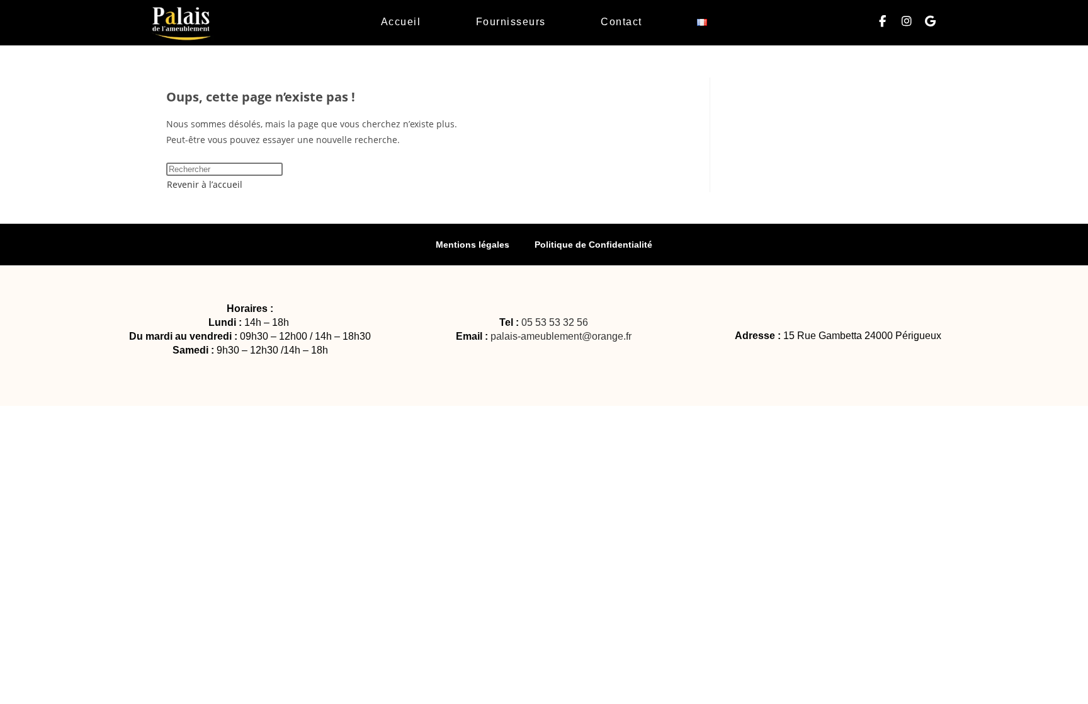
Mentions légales (472, 244)
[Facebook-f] (882, 21)
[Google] (930, 21)
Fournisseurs (511, 21)
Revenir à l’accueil (204, 184)
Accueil (401, 21)
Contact (621, 21)
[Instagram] (906, 21)
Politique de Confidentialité (593, 244)
